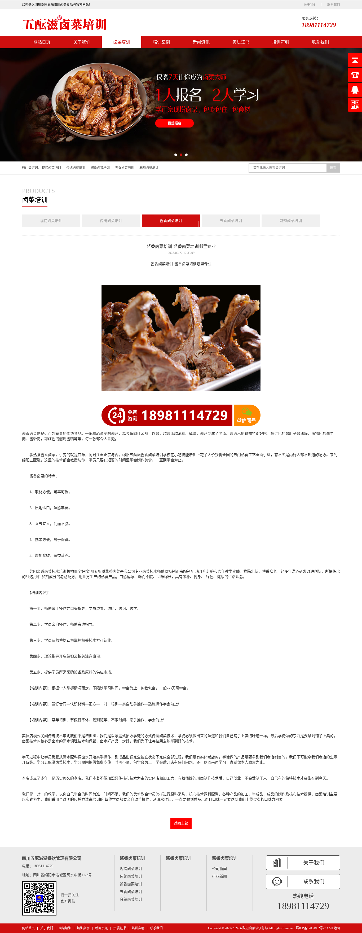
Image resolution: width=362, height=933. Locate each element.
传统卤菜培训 (75, 168)
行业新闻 (219, 876)
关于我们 (310, 4)
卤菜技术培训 (55, 571)
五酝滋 (135, 455)
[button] (175, 155)
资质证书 (240, 42)
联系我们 (333, 4)
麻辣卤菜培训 (148, 168)
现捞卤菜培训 (51, 168)
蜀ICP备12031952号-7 (311, 928)
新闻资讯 (201, 42)
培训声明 (280, 42)
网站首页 (41, 42)
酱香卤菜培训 (100, 168)
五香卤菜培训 (124, 168)
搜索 (333, 168)
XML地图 (333, 928)
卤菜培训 (121, 42)
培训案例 (161, 42)
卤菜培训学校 (159, 455)
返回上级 (181, 823)
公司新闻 (219, 869)
